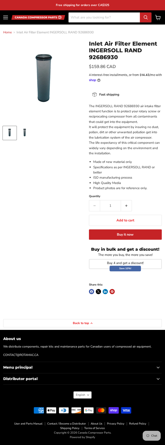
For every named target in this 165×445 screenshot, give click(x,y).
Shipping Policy (69, 428)
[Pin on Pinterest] (112, 291)
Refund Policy (137, 424)
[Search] (145, 17)
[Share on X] (98, 291)
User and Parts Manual (28, 424)
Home (7, 32)
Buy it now (125, 234)
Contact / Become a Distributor (66, 424)
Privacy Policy (115, 424)
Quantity (94, 196)
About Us (96, 424)
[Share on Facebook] (91, 291)
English (80, 395)
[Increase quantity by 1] (126, 205)
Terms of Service (94, 428)
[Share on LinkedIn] (105, 291)
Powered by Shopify (82, 437)
